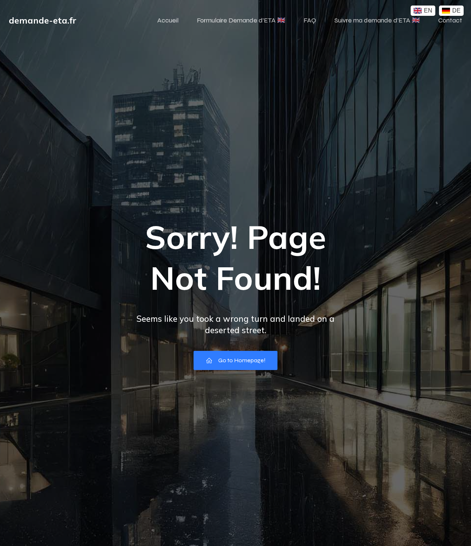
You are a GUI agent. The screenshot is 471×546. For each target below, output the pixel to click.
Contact (450, 20)
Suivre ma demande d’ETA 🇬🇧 (377, 20)
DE (456, 10)
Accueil (167, 20)
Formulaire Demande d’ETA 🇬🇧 (241, 20)
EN (428, 10)
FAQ (310, 20)
